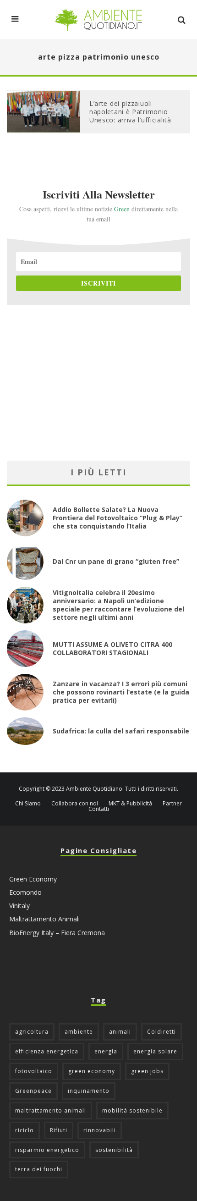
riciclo (24, 1130)
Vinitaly (19, 905)
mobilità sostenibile (132, 1110)
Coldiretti (161, 1032)
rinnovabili (99, 1130)
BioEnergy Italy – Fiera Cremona (57, 932)
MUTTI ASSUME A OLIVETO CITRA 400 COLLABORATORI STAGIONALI (112, 648)
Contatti (98, 809)
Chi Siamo (28, 803)
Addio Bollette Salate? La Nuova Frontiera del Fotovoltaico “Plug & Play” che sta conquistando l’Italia (117, 517)
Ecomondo (25, 892)
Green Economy (33, 879)
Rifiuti (58, 1130)
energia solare (155, 1051)
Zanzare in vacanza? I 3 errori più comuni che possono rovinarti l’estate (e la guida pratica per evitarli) (121, 692)
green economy (91, 1071)
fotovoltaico (33, 1071)
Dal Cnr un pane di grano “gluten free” (116, 561)
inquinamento (88, 1091)
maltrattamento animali (50, 1110)
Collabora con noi (74, 803)
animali (120, 1032)
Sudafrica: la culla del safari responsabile (121, 731)
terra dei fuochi (38, 1169)
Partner (172, 803)
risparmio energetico (47, 1150)
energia (105, 1051)
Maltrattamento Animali (44, 919)
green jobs (147, 1071)
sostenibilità (114, 1150)
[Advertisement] (98, 383)
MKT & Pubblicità (130, 803)
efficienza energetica (46, 1051)
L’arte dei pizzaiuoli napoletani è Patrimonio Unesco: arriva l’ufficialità (130, 111)
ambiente (79, 1032)
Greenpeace (33, 1091)
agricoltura (32, 1032)
